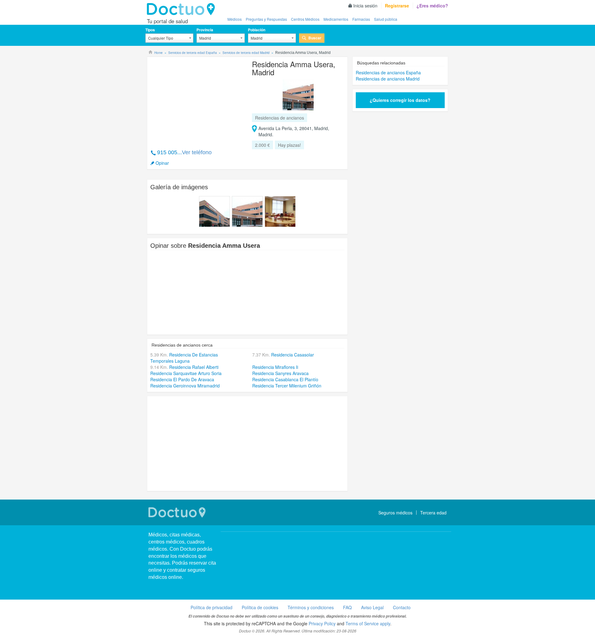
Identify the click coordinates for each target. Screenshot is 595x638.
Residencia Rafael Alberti (193, 367)
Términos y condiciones (311, 607)
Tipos (150, 30)
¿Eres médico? (432, 5)
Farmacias (361, 19)
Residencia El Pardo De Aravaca (182, 379)
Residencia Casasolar (292, 355)
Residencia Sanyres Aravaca (280, 373)
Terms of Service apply (368, 623)
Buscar (314, 38)
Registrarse (397, 5)
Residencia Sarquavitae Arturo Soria (186, 373)
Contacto (402, 607)
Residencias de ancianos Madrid (388, 79)
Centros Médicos (305, 19)
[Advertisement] (197, 99)
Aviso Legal (372, 607)
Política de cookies (260, 607)
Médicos (234, 19)
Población (256, 30)
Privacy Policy (322, 623)
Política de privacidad (211, 607)
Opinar (162, 163)
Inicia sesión (365, 5)
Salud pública (385, 19)
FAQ (347, 607)
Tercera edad (433, 512)
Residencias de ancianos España (388, 72)
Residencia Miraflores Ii (275, 367)
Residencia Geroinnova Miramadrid (185, 385)
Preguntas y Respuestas (266, 19)
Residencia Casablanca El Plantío (285, 379)
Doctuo (182, 9)
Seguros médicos (395, 512)
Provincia (204, 30)
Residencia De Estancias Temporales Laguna (184, 358)
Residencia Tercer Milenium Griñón (286, 385)
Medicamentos (336, 19)
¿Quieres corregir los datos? (400, 100)
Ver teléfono (197, 152)
